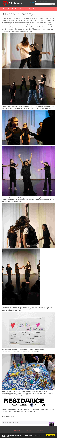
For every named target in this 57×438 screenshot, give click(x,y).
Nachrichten (33, 9)
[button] (18, 9)
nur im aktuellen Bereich (42, 1)
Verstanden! (50, 435)
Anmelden (31, 2)
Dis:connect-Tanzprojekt (12, 422)
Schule (14, 9)
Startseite (6, 9)
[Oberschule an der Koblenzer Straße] (13, 3)
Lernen (22, 9)
